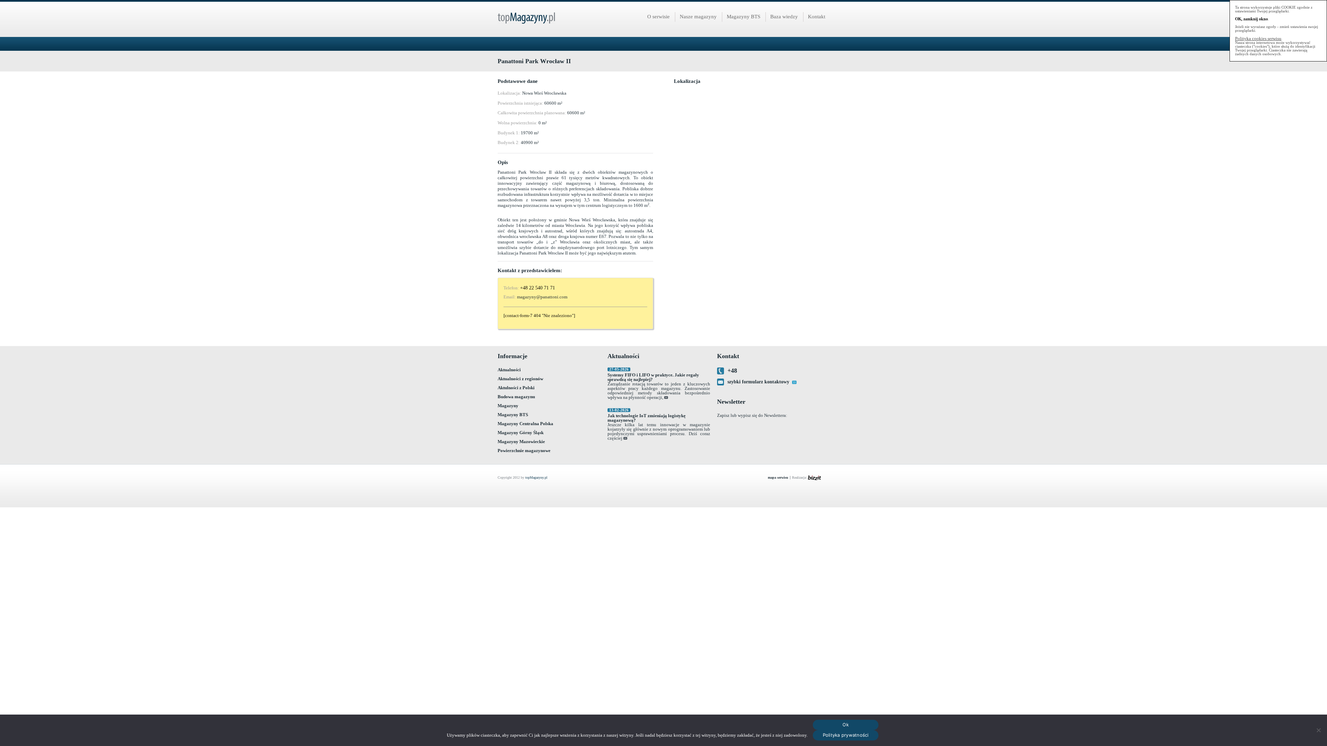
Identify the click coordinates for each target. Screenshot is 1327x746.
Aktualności (509, 369)
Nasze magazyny (698, 16)
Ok (846, 724)
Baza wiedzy (784, 16)
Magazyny (508, 405)
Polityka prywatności (846, 735)
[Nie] (1318, 730)
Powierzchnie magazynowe (524, 450)
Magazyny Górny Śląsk (521, 432)
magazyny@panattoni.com (542, 296)
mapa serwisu (778, 477)
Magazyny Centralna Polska (525, 423)
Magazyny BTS (743, 16)
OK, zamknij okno (1251, 19)
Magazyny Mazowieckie (521, 441)
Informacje (512, 356)
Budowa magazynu (516, 396)
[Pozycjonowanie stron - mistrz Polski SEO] (818, 478)
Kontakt (816, 16)
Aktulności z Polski (516, 387)
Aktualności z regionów (520, 378)
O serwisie (658, 16)
